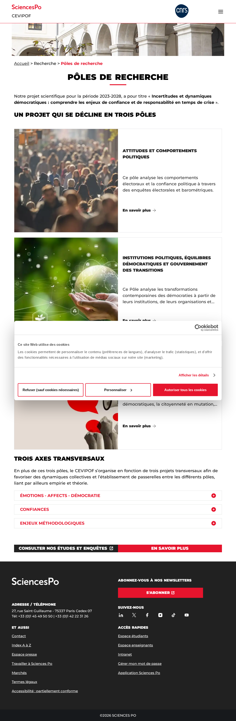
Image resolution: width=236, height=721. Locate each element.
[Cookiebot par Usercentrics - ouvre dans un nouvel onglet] (198, 327)
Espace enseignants (135, 645)
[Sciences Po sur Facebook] (147, 615)
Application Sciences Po (139, 673)
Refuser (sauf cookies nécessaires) (51, 390)
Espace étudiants (133, 636)
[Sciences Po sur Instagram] (160, 615)
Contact (19, 636)
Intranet (125, 654)
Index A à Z (21, 645)
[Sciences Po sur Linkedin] (121, 615)
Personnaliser (115, 390)
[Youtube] (186, 615)
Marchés (19, 673)
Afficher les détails (194, 375)
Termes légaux (24, 682)
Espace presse (24, 654)
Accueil (21, 63)
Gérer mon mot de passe (140, 663)
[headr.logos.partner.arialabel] (182, 11)
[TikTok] (173, 615)
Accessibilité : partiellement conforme (45, 691)
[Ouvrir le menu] (220, 11)
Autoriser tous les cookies (185, 390)
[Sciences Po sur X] (134, 615)
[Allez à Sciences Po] (35, 584)
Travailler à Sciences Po (32, 663)
